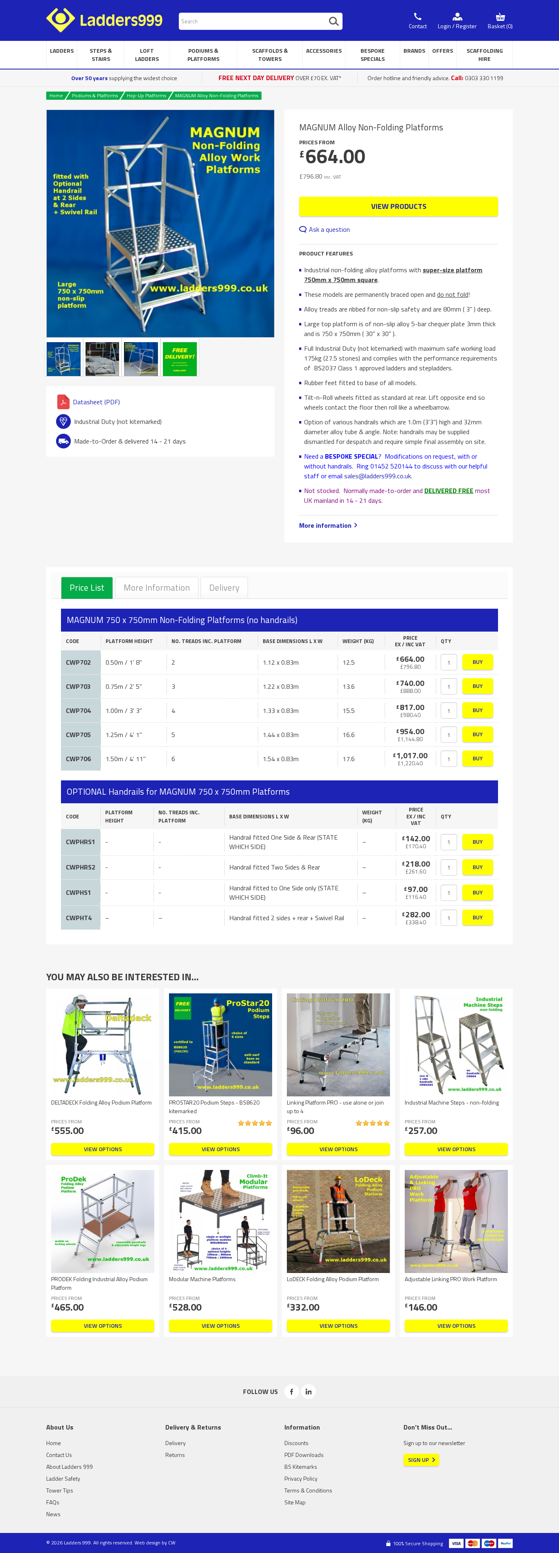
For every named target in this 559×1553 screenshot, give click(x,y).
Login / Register (457, 26)
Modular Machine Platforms (202, 1279)
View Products (398, 206)
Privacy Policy (301, 1478)
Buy (478, 661)
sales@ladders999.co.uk (377, 476)
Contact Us (59, 1454)
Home (56, 95)
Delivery (224, 587)
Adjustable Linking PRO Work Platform (451, 1279)
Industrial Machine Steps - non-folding (452, 1102)
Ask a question (329, 229)
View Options (103, 1149)
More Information (157, 587)
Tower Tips (59, 1490)
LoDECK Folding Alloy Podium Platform (333, 1279)
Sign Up (418, 1459)
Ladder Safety (63, 1478)
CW (172, 1542)
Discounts (296, 1443)
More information (325, 525)
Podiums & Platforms (95, 95)
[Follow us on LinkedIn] (308, 1391)
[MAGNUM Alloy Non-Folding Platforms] (160, 224)
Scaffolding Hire (485, 54)
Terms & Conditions (308, 1490)
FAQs (52, 1502)
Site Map (295, 1502)
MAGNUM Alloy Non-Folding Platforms (216, 95)
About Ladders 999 (69, 1466)
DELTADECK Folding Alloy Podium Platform (101, 1102)
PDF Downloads (304, 1454)
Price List (87, 587)
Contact (418, 26)
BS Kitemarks (300, 1466)
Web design (147, 1542)
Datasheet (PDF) (96, 402)
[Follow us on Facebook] (291, 1391)
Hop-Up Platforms (146, 95)
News (53, 1514)
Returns (175, 1454)
